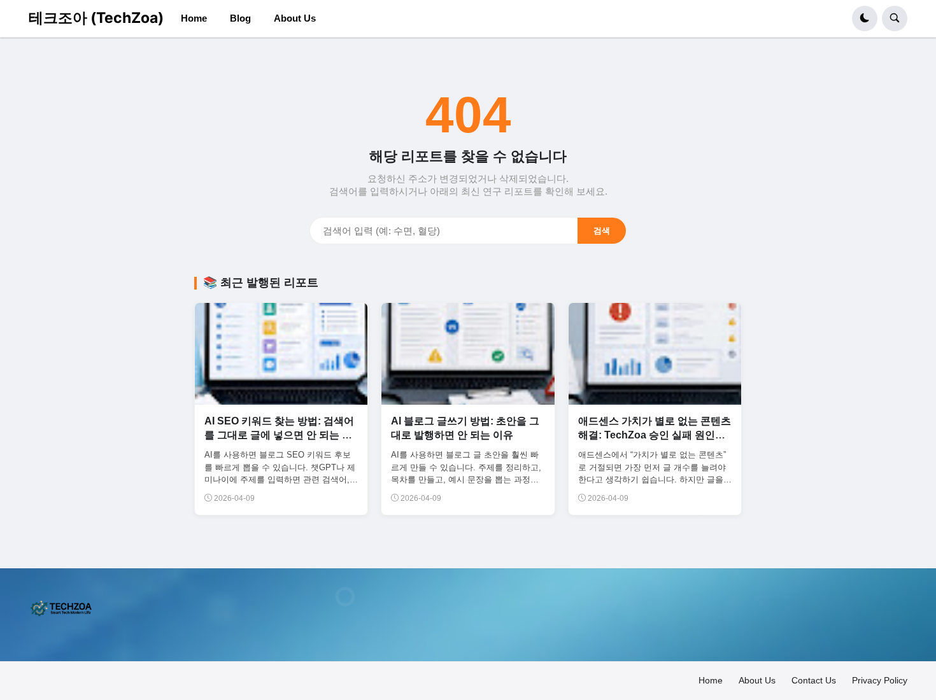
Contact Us (813, 680)
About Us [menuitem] (295, 18)
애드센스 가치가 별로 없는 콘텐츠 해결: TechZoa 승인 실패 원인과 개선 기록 (654, 435)
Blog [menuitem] (240, 18)
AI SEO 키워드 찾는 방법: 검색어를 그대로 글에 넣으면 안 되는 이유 (279, 435)
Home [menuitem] (194, 18)
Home (710, 680)
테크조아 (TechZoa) (96, 18)
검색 (601, 230)
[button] (864, 18)
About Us (757, 680)
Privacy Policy (879, 680)
